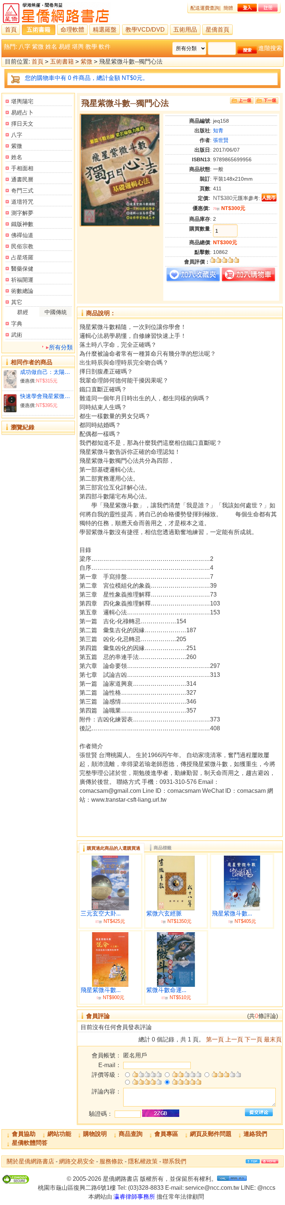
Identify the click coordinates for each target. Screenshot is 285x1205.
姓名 (51, 46)
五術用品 (185, 29)
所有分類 (61, 347)
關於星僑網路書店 (30, 1161)
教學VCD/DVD (145, 29)
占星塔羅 (22, 257)
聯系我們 (174, 1161)
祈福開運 (22, 280)
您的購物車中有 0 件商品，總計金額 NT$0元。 (86, 78)
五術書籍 (38, 29)
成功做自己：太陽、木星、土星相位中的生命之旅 (46, 372)
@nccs (266, 1188)
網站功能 (59, 1134)
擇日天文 (22, 123)
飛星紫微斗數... (232, 913)
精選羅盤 (105, 29)
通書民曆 (22, 179)
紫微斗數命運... (166, 990)
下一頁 (253, 1039)
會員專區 (166, 1134)
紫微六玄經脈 (164, 913)
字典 (16, 323)
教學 (91, 46)
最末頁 (273, 1039)
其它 (16, 302)
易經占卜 (22, 112)
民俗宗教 (22, 246)
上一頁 (234, 1039)
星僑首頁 (217, 29)
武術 (16, 335)
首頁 (11, 29)
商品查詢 (130, 1134)
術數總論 (22, 291)
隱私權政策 (143, 1161)
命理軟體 (72, 29)
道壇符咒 (22, 201)
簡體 (228, 8)
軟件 (105, 46)
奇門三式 (22, 190)
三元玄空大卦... (101, 913)
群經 (22, 312)
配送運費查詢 (204, 8)
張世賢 (221, 140)
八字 (24, 46)
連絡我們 (255, 1134)
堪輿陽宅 (22, 101)
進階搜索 (270, 48)
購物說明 (95, 1134)
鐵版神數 (22, 224)
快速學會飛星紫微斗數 (46, 396)
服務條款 (111, 1161)
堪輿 (78, 46)
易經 (65, 46)
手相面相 (22, 168)
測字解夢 (22, 213)
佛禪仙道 (22, 235)
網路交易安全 (77, 1161)
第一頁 (215, 1039)
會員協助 (24, 1134)
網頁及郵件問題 (211, 1134)
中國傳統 (56, 312)
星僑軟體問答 (30, 1143)
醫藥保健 (22, 268)
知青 (218, 130)
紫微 (38, 46)
